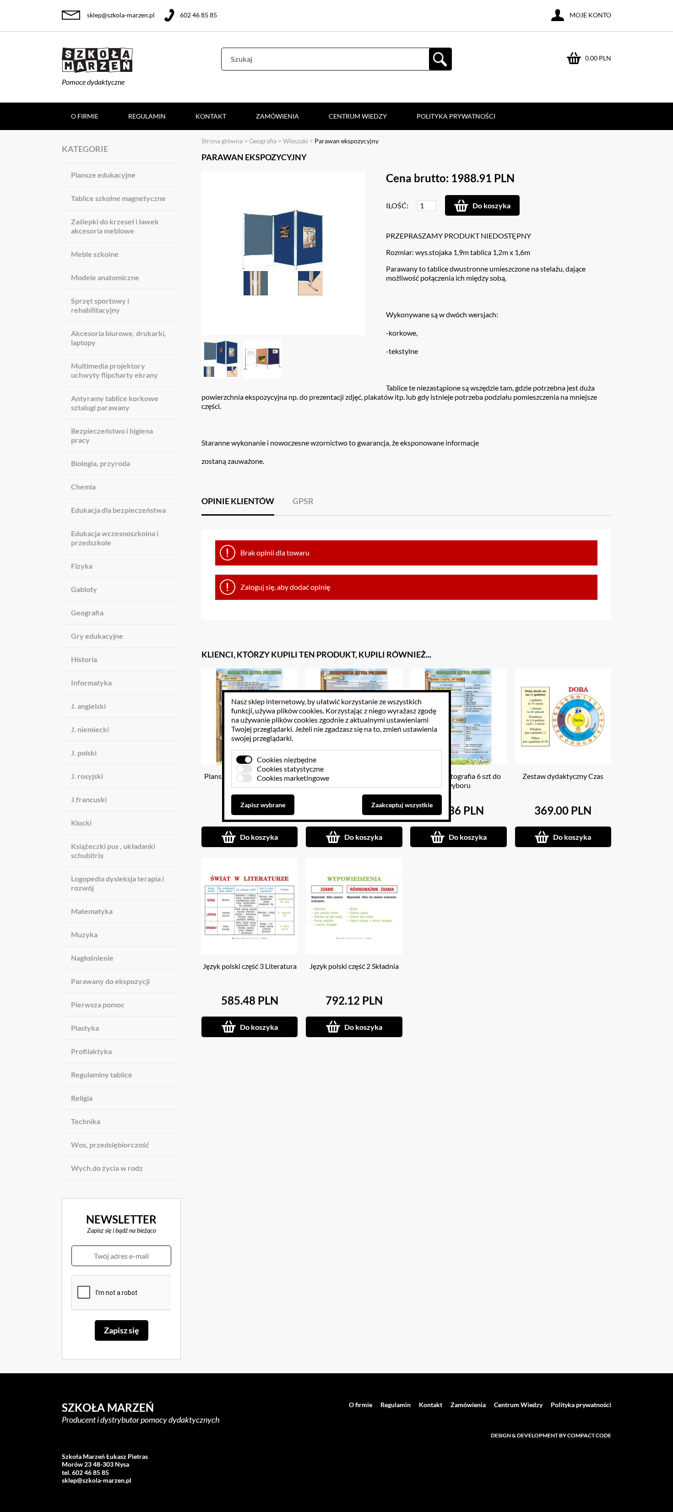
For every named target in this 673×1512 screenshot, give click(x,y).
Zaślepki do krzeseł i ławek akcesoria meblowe (115, 226)
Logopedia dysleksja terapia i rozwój (117, 883)
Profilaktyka (91, 1051)
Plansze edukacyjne (103, 174)
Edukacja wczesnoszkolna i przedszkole (114, 538)
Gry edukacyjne (97, 635)
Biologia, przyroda (100, 463)
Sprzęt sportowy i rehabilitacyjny (100, 305)
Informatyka (91, 682)
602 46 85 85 (198, 15)
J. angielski (88, 706)
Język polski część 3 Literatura (250, 966)
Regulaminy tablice (101, 1074)
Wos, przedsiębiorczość (110, 1144)
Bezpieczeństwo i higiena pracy (112, 435)
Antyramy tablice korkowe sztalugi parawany (114, 403)
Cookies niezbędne (286, 759)
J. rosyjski (87, 776)
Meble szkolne (95, 254)
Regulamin (147, 116)
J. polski (84, 752)
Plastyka (85, 1027)
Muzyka (84, 934)
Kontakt (210, 116)
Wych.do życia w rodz (107, 1168)
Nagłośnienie (92, 957)
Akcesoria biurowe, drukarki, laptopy (118, 338)
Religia (81, 1097)
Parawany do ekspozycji (110, 981)
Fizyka (81, 565)
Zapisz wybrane (262, 805)
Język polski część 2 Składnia (354, 966)
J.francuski (89, 799)
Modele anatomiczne (105, 277)
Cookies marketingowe (293, 777)
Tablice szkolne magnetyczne (118, 198)
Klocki (81, 822)
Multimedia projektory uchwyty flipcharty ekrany (114, 370)
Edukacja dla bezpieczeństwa (118, 510)
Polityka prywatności (456, 116)
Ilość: (397, 205)
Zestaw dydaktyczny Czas (562, 776)
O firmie (84, 116)
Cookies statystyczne (290, 768)
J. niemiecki (90, 729)
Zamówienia (277, 116)
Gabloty (84, 589)
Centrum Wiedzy (358, 116)
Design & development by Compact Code (551, 1435)
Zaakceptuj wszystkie (402, 805)
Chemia (83, 486)
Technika (85, 1121)
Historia (84, 659)
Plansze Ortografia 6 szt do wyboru (458, 780)
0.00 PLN (598, 58)
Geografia (87, 612)
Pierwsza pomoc (98, 1004)
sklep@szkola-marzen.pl (121, 15)
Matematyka (92, 911)
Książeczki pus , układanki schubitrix (113, 850)
